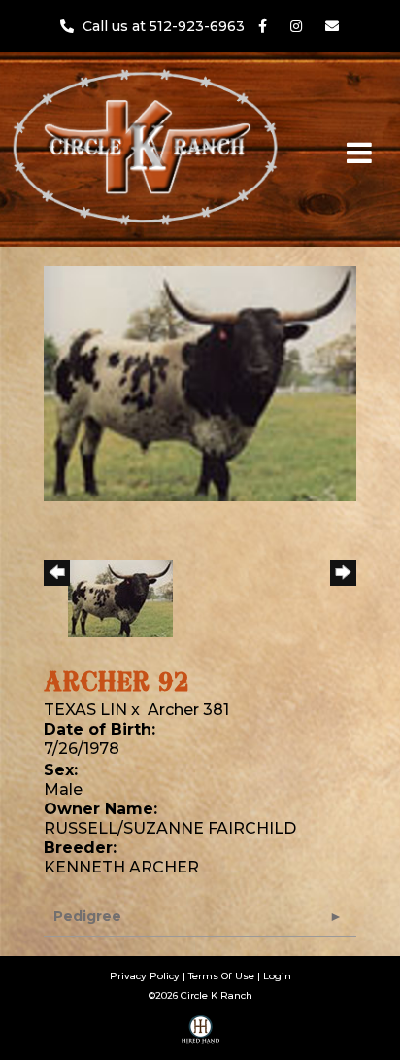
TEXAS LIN (85, 710)
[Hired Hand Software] (200, 1036)
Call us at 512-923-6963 (166, 26)
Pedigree (87, 916)
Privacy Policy (145, 976)
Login (277, 976)
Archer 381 (188, 710)
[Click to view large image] (200, 382)
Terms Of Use (221, 976)
